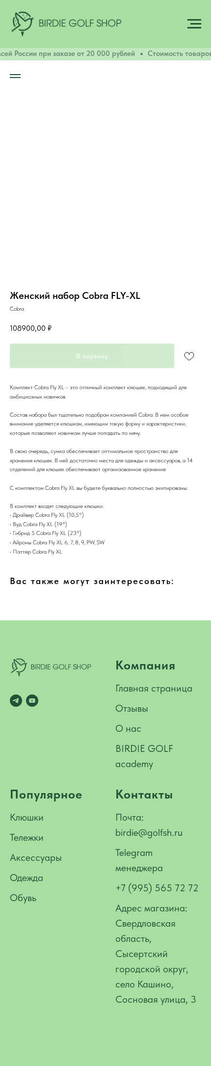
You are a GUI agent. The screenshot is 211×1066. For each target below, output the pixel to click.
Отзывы (131, 708)
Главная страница (153, 688)
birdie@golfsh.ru (149, 832)
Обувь (23, 898)
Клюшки (27, 817)
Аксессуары (36, 857)
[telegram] (16, 700)
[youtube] (32, 700)
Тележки (27, 837)
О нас (128, 728)
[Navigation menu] (194, 24)
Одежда (26, 877)
